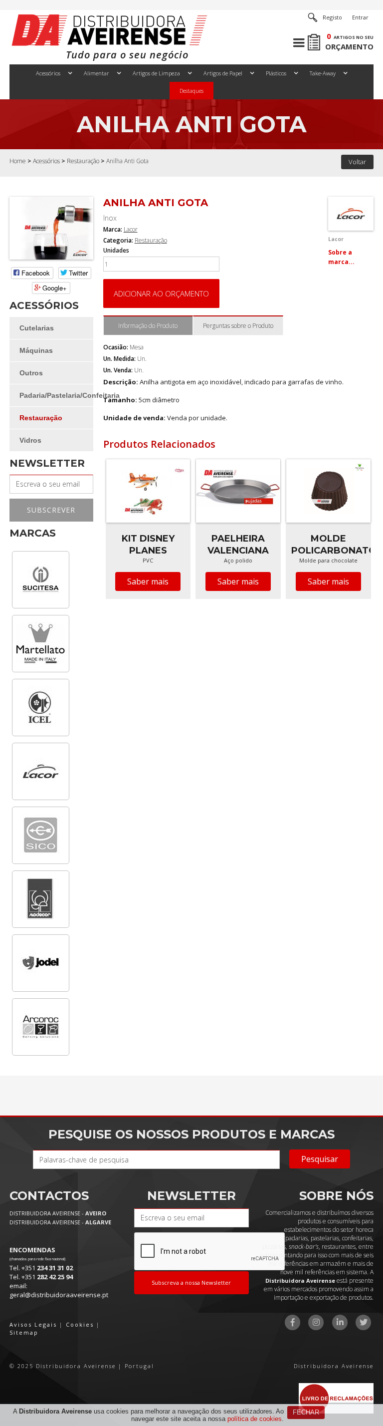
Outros (31, 373)
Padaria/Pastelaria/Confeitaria (56, 395)
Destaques (191, 90)
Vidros (30, 440)
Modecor (40, 899)
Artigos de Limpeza (156, 73)
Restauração (83, 161)
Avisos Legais (33, 1324)
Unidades (116, 250)
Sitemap (23, 1332)
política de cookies (254, 1419)
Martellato (40, 643)
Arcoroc (40, 1027)
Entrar (360, 17)
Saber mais (148, 581)
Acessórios (48, 73)
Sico (40, 835)
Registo (332, 17)
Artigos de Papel (222, 73)
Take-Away (323, 73)
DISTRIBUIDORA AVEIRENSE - (57, 1213)
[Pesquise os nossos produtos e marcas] (313, 17)
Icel (40, 707)
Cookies (80, 1324)
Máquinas (36, 350)
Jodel (40, 963)
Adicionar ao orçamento (161, 293)
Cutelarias (36, 328)
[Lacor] (350, 213)
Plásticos (276, 73)
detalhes (148, 509)
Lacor (40, 771)
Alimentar (96, 73)
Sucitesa (40, 579)
